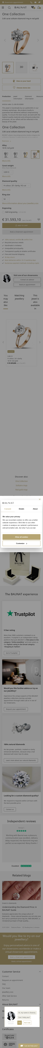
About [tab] (35, 509)
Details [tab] (21, 509)
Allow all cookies (21, 537)
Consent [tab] (7, 509)
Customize (20, 543)
